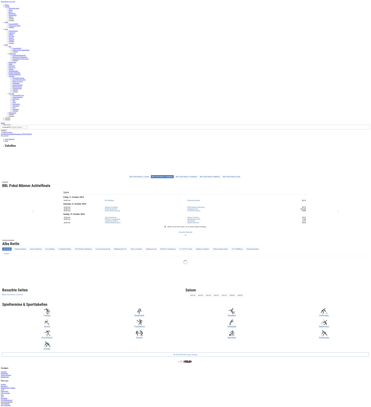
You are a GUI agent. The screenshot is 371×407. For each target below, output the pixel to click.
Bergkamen (12, 13)
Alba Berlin (191, 221)
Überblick (4, 372)
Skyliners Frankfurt (111, 207)
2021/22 (224, 295)
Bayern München (193, 223)
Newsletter (15, 106)
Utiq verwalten (5, 393)
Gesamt (6, 254)
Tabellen (11, 38)
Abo (2, 134)
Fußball (11, 34)
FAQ (13, 107)
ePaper (5, 134)
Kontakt (10, 134)
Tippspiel (11, 40)
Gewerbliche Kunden (19, 80)
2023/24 (208, 295)
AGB (14, 102)
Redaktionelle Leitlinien (8, 388)
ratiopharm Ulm (192, 209)
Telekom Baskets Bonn (113, 223)
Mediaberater (5, 377)
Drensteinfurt (13, 15)
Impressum (15, 99)
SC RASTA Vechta (193, 211)
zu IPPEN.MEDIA (26, 134)
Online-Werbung (6, 375)
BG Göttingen (109, 200)
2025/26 (192, 295)
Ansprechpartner (17, 85)
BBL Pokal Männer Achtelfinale (13, 294)
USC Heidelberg (110, 217)
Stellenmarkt (16, 134)
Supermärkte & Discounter (20, 59)
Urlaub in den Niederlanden (20, 50)
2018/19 (240, 295)
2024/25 (200, 295)
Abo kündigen (5, 403)
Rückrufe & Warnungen (19, 57)
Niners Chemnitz (193, 217)
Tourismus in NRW (14, 26)
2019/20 (232, 295)
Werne (10, 10)
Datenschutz (16, 104)
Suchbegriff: (6, 127)
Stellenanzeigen (17, 86)
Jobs (13, 100)
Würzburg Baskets (193, 200)
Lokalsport (12, 33)
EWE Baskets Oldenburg (196, 207)
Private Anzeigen (17, 81)
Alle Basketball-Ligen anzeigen (186, 354)
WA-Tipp (11, 36)
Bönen (11, 12)
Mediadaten (16, 83)
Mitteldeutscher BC (193, 219)
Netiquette (15, 109)
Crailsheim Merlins (111, 221)
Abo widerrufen (6, 405)
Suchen (4, 130)
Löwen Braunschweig (112, 211)
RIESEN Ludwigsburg (112, 219)
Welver (11, 17)
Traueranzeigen (17, 88)
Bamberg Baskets (111, 209)
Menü (2, 123)
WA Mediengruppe (6, 400)
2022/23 (216, 295)
